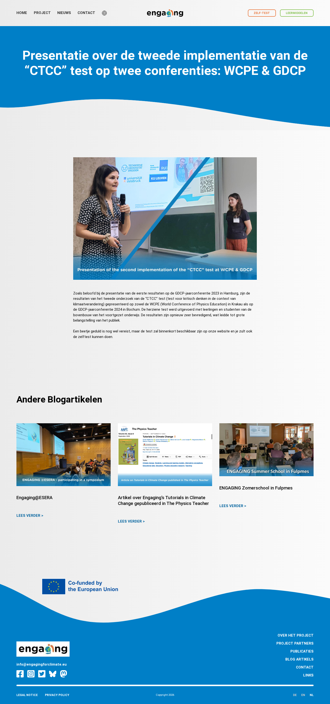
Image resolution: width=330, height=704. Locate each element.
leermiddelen (297, 13)
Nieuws (64, 13)
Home (21, 13)
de (295, 695)
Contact (86, 13)
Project (42, 13)
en (303, 695)
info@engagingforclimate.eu (41, 664)
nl (312, 695)
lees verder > (29, 515)
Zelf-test (262, 13)
